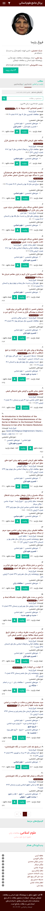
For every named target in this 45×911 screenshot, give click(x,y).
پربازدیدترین (18, 84)
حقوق (21, 794)
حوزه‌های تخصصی (31, 123)
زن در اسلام (7, 682)
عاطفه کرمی (22, 536)
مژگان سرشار (37, 504)
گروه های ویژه (12, 729)
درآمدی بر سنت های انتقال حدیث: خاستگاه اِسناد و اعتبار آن (23, 599)
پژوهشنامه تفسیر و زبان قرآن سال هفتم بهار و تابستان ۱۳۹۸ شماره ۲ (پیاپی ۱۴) (25, 541)
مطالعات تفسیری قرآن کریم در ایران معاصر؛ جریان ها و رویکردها (22, 276)
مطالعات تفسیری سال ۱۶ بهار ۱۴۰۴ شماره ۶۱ (24, 114)
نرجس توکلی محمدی (19, 318)
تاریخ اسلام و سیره (29, 723)
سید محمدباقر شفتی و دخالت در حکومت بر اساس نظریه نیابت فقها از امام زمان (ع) (23, 704)
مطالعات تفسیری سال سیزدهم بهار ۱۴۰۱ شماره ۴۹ (22, 321)
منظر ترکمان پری (30, 501)
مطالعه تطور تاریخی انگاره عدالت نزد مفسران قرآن (23, 141)
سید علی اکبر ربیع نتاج (14, 356)
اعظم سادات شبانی (29, 245)
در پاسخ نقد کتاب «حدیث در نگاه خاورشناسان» (23, 746)
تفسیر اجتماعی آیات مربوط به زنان (24, 108)
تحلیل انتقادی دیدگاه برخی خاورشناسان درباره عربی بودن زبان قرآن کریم (23, 209)
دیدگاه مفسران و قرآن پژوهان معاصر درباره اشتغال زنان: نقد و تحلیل (23, 497)
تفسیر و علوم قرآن (30, 126)
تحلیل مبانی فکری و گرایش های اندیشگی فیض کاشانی (24, 393)
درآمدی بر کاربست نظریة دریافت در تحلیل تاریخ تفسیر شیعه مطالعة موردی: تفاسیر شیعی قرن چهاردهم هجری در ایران (24, 635)
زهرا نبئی (23, 213)
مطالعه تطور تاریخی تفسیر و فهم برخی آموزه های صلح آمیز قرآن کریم (23, 462)
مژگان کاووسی (22, 466)
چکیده (24, 131)
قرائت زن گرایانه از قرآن (27, 667)
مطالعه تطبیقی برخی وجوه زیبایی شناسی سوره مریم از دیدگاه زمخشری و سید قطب (22, 532)
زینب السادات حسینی (35, 873)
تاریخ (21, 729)
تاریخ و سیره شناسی (14, 723)
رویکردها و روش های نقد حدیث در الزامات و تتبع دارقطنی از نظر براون (24, 352)
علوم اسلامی (18, 123)
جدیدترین (28, 84)
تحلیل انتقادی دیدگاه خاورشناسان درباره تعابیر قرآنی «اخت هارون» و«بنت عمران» (23, 241)
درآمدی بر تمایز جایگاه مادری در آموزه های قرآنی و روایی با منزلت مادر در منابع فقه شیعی (23, 567)
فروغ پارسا (32, 111)
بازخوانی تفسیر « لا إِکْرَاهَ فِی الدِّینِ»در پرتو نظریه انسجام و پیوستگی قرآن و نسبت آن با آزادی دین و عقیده (23, 312)
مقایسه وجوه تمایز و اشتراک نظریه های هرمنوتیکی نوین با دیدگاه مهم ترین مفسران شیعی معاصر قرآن (23, 175)
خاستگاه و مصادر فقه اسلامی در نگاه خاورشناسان (24, 777)
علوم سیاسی (18, 837)
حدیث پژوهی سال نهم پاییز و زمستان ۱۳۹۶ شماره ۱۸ (20, 606)
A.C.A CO (16, 907)
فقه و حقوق (12, 794)
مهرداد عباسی (8, 501)
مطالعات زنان (18, 682)
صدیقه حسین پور (30, 356)
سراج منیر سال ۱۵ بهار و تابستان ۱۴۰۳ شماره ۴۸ (22, 184)
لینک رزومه (10, 70)
